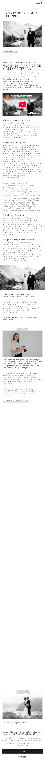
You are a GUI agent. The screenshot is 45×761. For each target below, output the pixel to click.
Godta (22, 751)
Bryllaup (8, 11)
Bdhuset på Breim (25, 79)
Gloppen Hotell (28, 77)
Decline (22, 757)
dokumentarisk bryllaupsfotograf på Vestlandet (18, 253)
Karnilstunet (28, 164)
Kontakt (12, 319)
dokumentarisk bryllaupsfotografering (21, 210)
